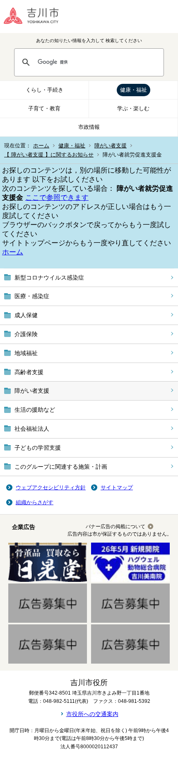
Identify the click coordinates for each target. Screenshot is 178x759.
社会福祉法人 (31, 428)
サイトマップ (117, 487)
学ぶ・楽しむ (133, 108)
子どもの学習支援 (37, 447)
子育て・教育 (44, 108)
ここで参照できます (57, 198)
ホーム (41, 145)
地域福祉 (26, 353)
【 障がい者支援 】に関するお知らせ (49, 155)
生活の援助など (34, 409)
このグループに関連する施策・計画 (60, 466)
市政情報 (89, 127)
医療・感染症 (31, 296)
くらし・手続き (44, 90)
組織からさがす (34, 502)
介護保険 (26, 334)
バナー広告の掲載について (115, 526)
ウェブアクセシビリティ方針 (51, 487)
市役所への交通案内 (92, 714)
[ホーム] (37, 16)
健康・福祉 (133, 90)
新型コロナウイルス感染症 (49, 277)
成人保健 (26, 315)
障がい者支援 (110, 145)
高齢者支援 (28, 372)
